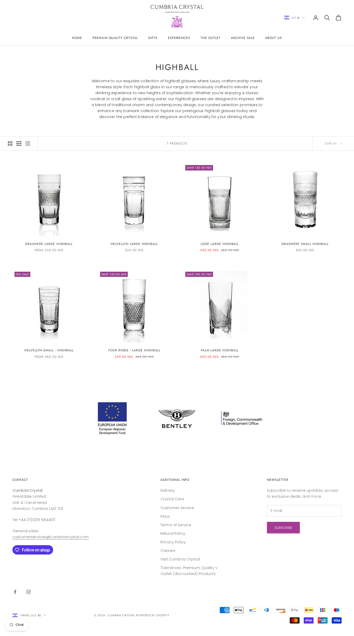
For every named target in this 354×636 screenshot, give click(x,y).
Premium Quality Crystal (115, 38)
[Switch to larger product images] (10, 143)
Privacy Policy (173, 542)
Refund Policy (172, 533)
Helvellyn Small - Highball (49, 350)
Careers (167, 550)
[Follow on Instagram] (28, 591)
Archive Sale (243, 38)
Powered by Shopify (152, 615)
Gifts (153, 38)
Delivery (167, 490)
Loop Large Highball (220, 244)
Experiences (179, 38)
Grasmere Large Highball (49, 244)
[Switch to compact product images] (27, 143)
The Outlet (211, 38)
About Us (273, 38)
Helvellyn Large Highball (134, 244)
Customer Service (177, 507)
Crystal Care (172, 499)
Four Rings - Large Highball (134, 350)
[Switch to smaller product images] (19, 143)
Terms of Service (175, 525)
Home (77, 38)
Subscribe (283, 527)
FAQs (165, 516)
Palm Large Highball (220, 350)
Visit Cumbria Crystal (180, 559)
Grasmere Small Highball (305, 244)
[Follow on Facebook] (15, 591)
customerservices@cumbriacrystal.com (50, 536)
